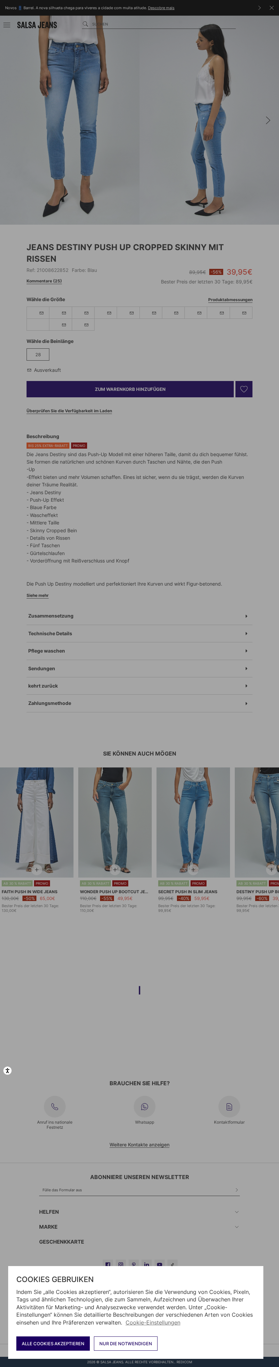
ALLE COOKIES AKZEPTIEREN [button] (53, 1343)
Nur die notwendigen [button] (125, 1343)
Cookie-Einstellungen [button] (153, 1322)
